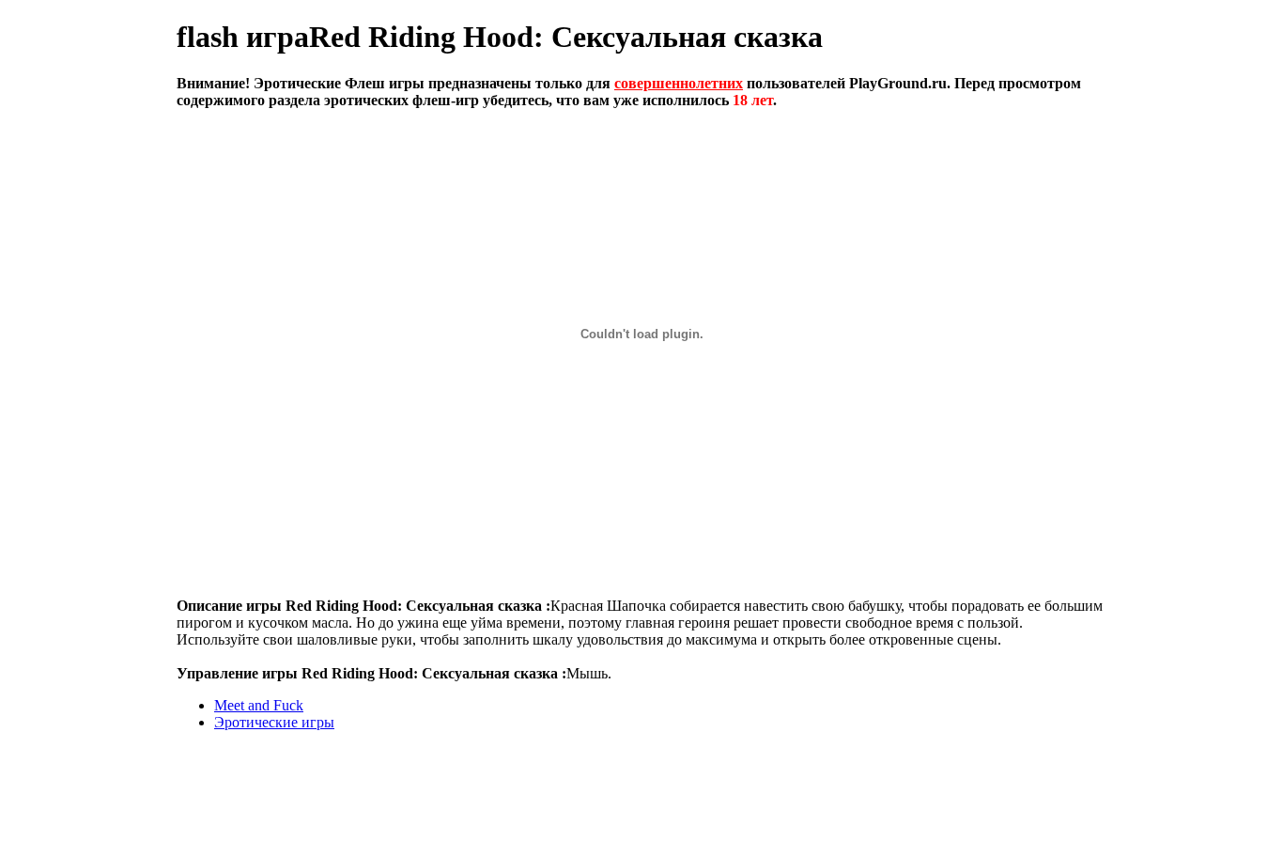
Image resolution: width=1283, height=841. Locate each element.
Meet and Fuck (258, 705)
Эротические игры (274, 722)
